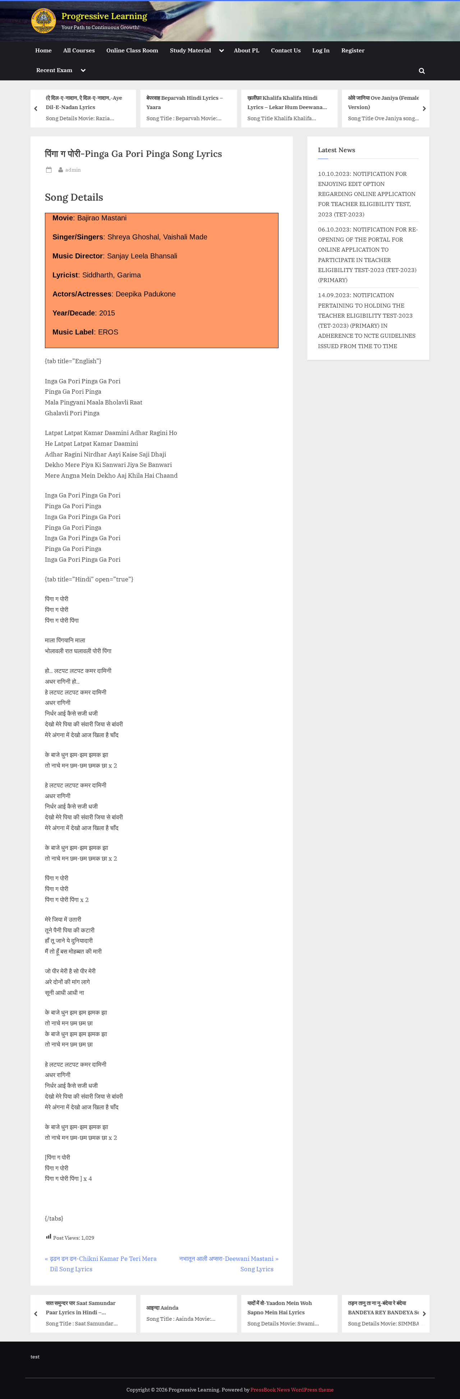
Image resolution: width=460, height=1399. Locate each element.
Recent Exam (54, 70)
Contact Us (286, 50)
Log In (321, 50)
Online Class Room (132, 50)
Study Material (190, 50)
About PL (246, 50)
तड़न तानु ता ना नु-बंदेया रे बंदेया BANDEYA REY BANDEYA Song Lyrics (388, 1308)
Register (353, 50)
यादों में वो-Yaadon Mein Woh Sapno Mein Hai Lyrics (279, 1307)
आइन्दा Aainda (163, 1307)
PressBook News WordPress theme (292, 1389)
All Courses (79, 50)
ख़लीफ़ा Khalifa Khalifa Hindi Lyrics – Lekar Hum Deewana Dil (284, 103)
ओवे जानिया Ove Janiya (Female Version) (384, 102)
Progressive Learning (104, 16)
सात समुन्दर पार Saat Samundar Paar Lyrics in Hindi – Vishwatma (80, 1308)
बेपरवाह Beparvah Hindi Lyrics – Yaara (185, 102)
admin (73, 169)
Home (43, 50)
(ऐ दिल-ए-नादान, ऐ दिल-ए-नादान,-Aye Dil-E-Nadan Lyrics (84, 102)
